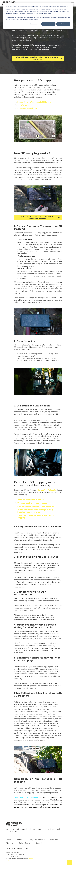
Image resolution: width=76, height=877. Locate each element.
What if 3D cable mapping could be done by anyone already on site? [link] (37, 58)
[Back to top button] (69, 862)
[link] (14, 824)
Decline (63, 24)
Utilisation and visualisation (27, 108)
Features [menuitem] (54, 840)
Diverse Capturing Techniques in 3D (30, 102)
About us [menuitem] (10, 843)
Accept (48, 24)
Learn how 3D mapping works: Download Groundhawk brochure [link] (36, 217)
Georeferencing (23, 105)
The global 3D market (26, 797)
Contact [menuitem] (38, 843)
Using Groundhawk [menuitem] (37, 840)
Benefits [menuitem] (19, 840)
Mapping (47, 102)
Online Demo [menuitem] (24, 843)
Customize (33, 24)
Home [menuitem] (8, 840)
